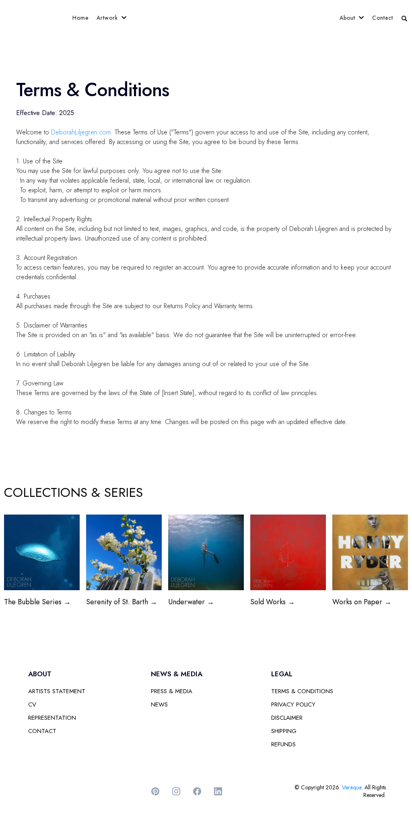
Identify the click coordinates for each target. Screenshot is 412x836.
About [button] (348, 18)
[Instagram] (176, 791)
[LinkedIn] (218, 791)
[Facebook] (197, 791)
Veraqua (352, 787)
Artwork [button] (108, 18)
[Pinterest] (155, 791)
